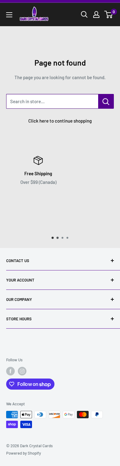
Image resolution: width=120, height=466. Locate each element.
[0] (109, 14)
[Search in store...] (106, 101)
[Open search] (84, 14)
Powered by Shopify (23, 453)
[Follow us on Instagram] (22, 371)
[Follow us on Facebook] (10, 371)
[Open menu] (9, 14)
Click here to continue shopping (60, 121)
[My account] (96, 14)
